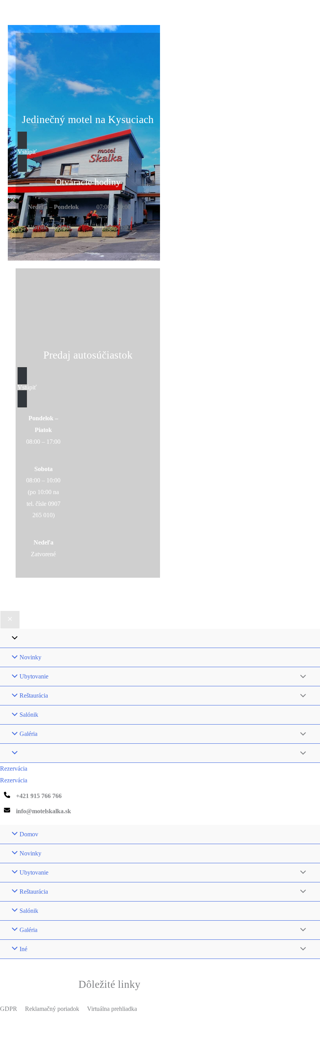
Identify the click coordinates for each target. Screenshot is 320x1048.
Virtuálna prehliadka (112, 1008)
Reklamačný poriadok (52, 1008)
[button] (88, 152)
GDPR (8, 1008)
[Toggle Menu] (301, 677)
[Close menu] (10, 620)
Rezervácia (13, 780)
